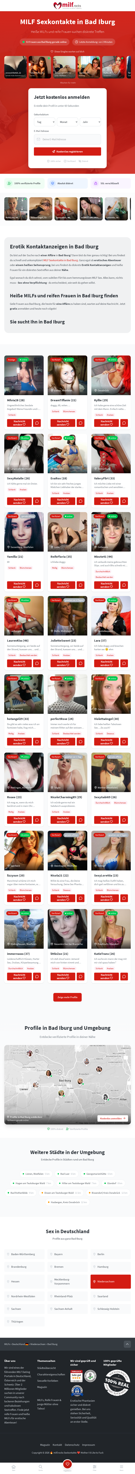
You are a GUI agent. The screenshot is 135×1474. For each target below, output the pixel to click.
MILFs (7, 1344)
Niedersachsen (37, 1344)
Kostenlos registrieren (69, 151)
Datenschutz (72, 1444)
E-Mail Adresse (41, 130)
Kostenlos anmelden (111, 1118)
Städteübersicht (46, 1368)
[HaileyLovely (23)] (86, 1061)
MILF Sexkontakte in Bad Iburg (60, 260)
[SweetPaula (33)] (29, 1053)
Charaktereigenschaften (51, 1374)
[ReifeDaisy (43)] (61, 1093)
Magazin (42, 1387)
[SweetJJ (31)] (48, 1073)
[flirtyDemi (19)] (80, 1081)
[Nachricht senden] (37, 423)
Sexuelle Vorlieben (47, 1380)
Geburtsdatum (41, 114)
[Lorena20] (105, 1097)
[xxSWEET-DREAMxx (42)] (99, 1069)
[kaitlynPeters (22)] (36, 1085)
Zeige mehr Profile (68, 997)
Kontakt (57, 1444)
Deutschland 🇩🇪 (20, 1344)
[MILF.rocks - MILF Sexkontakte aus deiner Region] (67, 5)
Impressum (88, 1444)
